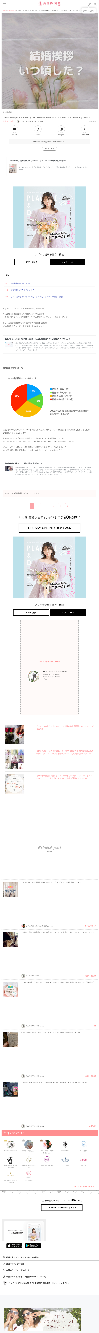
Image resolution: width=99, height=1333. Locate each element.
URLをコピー (50, 149)
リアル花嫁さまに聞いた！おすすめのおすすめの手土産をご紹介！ (38, 297)
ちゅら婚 (83, 1165)
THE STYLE (65, 1165)
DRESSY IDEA (65, 1151)
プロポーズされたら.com (28, 1151)
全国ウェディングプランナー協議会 (10, 1166)
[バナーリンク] (42, 1319)
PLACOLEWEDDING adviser (31, 121)
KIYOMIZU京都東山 (47, 1165)
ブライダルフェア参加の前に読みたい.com (47, 1151)
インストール (67, 262)
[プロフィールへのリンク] (33, 676)
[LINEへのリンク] (89, 4)
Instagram (61, 134)
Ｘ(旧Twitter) (84, 134)
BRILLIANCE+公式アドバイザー (10, 1181)
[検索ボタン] (95, 4)
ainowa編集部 (83, 1151)
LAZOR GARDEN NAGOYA (29, 1166)
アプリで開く (31, 262)
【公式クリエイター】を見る (82, 1186)
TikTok (38, 134)
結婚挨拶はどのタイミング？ (22, 290)
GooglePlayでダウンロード (33, 1245)
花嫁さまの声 (8, 121)
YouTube (14, 134)
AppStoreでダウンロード (14, 1245)
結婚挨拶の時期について (20, 283)
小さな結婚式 (29, 1180)
